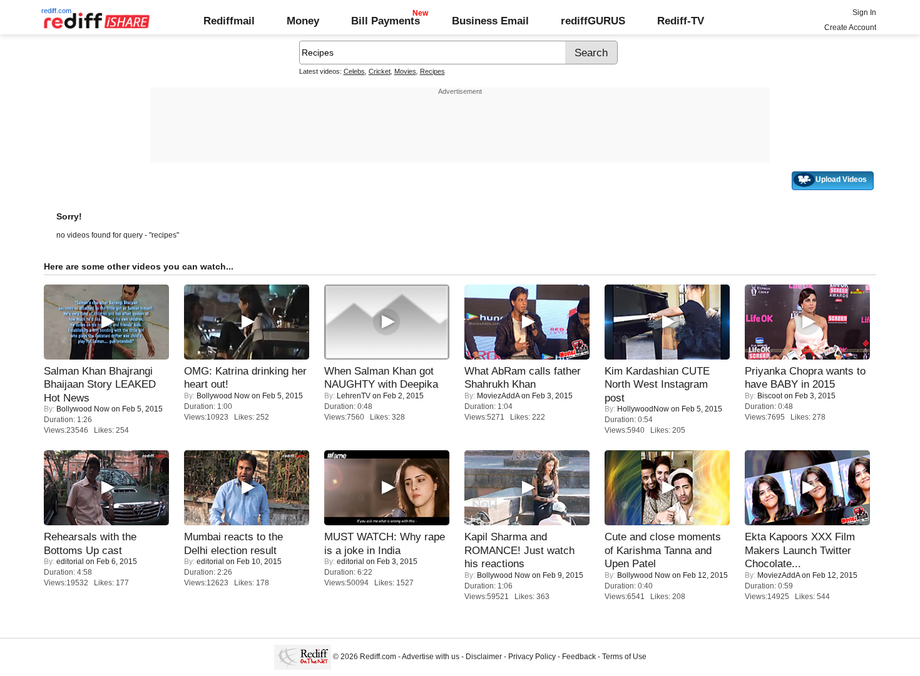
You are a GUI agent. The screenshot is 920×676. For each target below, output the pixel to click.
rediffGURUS (593, 20)
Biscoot (769, 395)
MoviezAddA (498, 395)
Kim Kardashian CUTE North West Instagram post (657, 384)
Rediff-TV (680, 20)
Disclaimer (484, 656)
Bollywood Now (83, 409)
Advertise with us (430, 656)
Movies (405, 71)
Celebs (354, 71)
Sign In (864, 12)
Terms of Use (624, 656)
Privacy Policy (532, 656)
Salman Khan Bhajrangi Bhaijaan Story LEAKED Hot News (100, 384)
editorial (70, 561)
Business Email (490, 20)
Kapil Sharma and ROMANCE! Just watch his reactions (519, 550)
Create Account (850, 27)
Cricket (380, 71)
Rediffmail (229, 20)
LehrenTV (354, 395)
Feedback (579, 656)
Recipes (432, 71)
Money (303, 20)
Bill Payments (385, 20)
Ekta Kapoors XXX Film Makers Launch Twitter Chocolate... (800, 550)
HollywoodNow (643, 409)
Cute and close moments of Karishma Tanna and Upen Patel (663, 550)
